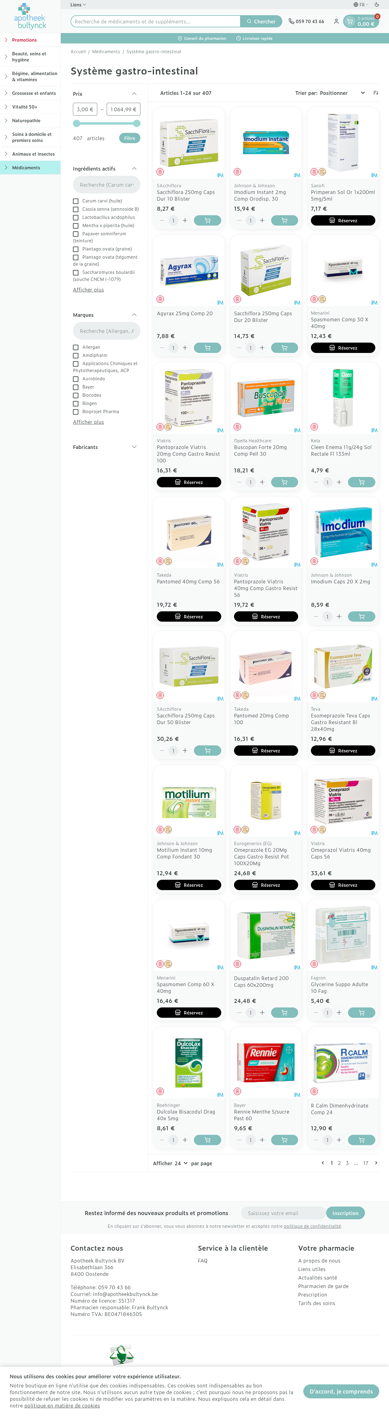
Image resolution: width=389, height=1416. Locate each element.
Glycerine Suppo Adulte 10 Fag (339, 987)
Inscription (345, 1213)
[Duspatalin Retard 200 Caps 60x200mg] (266, 935)
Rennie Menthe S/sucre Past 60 (261, 1115)
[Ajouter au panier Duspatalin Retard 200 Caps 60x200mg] (284, 1012)
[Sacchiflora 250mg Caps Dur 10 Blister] (189, 143)
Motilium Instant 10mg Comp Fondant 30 (184, 853)
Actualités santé (317, 1277)
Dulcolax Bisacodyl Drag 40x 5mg (186, 1115)
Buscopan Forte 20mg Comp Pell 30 (260, 450)
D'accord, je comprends (341, 1391)
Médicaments (106, 51)
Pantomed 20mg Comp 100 (261, 719)
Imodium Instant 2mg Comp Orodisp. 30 (260, 195)
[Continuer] (375, 1162)
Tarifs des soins (316, 1303)
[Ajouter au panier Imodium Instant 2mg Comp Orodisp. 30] (284, 220)
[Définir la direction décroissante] (375, 92)
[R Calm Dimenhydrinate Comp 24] (343, 1063)
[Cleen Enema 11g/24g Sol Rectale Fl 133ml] (343, 398)
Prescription (312, 1294)
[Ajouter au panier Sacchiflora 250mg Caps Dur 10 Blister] (207, 220)
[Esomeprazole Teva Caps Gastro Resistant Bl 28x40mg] (343, 667)
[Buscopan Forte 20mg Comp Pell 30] (266, 398)
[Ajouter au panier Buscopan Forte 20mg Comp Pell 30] (284, 482)
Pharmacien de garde (323, 1286)
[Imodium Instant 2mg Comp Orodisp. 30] (266, 143)
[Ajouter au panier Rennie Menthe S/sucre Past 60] (284, 1140)
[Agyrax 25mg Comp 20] (189, 270)
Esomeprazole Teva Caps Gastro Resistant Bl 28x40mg (340, 722)
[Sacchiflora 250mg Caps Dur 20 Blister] (266, 270)
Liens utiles (311, 1269)
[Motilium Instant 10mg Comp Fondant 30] (189, 801)
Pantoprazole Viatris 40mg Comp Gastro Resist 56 (266, 588)
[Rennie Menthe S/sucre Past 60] (266, 1063)
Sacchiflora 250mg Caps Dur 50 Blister (186, 719)
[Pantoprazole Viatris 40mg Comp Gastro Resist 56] (266, 532)
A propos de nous (319, 1260)
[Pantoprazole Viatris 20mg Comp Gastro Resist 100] (189, 398)
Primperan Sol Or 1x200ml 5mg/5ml (343, 195)
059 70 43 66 (114, 1287)
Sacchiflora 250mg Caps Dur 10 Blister (186, 195)
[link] (324, 1162)
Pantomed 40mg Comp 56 (188, 581)
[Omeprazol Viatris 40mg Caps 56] (343, 801)
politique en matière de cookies (62, 1405)
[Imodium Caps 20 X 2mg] (343, 532)
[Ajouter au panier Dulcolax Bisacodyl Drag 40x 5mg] (207, 1140)
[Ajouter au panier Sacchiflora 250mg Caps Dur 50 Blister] (207, 750)
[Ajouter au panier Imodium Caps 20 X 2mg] (361, 616)
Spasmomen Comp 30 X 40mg (339, 323)
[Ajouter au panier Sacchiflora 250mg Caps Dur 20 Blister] (284, 348)
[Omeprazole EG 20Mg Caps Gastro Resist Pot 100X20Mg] (266, 801)
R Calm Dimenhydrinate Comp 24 (339, 1109)
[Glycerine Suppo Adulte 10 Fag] (343, 935)
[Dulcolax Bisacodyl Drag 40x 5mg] (189, 1063)
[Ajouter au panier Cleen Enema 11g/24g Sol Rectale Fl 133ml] (361, 482)
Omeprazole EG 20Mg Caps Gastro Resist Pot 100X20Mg (261, 856)
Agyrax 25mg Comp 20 (185, 313)
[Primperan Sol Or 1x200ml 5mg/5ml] (343, 143)
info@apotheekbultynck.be (125, 1293)
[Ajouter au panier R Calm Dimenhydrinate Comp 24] (361, 1140)
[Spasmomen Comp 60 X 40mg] (189, 935)
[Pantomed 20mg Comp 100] (266, 667)
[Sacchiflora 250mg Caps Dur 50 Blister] (189, 667)
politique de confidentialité (312, 1226)
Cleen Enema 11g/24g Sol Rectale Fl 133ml (341, 450)
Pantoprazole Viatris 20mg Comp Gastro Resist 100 (188, 453)
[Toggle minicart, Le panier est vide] (349, 21)
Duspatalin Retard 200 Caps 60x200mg (261, 981)
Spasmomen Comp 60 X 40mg (185, 987)
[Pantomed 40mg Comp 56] (189, 532)
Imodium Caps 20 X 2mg (340, 581)
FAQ (203, 1260)
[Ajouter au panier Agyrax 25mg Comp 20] (207, 348)
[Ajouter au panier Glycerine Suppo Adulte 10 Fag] (361, 1012)
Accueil (78, 51)
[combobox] (156, 21)
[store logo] (30, 16)
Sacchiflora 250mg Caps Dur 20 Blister (263, 316)
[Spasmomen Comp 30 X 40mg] (343, 270)
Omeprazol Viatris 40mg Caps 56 (341, 853)
